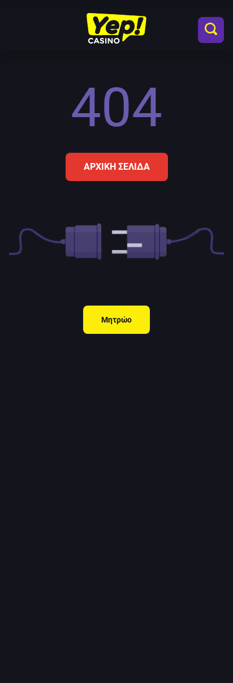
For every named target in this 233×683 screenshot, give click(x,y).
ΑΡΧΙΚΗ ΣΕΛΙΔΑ (117, 166)
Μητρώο (116, 319)
